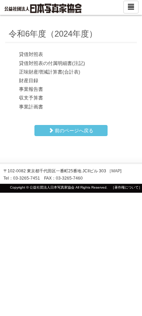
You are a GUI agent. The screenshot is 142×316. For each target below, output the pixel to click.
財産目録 (28, 80)
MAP (115, 171)
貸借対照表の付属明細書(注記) (52, 63)
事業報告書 (31, 89)
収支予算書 (31, 97)
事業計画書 (31, 106)
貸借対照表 (31, 54)
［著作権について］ (126, 187)
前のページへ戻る (73, 130)
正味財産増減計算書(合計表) (49, 72)
